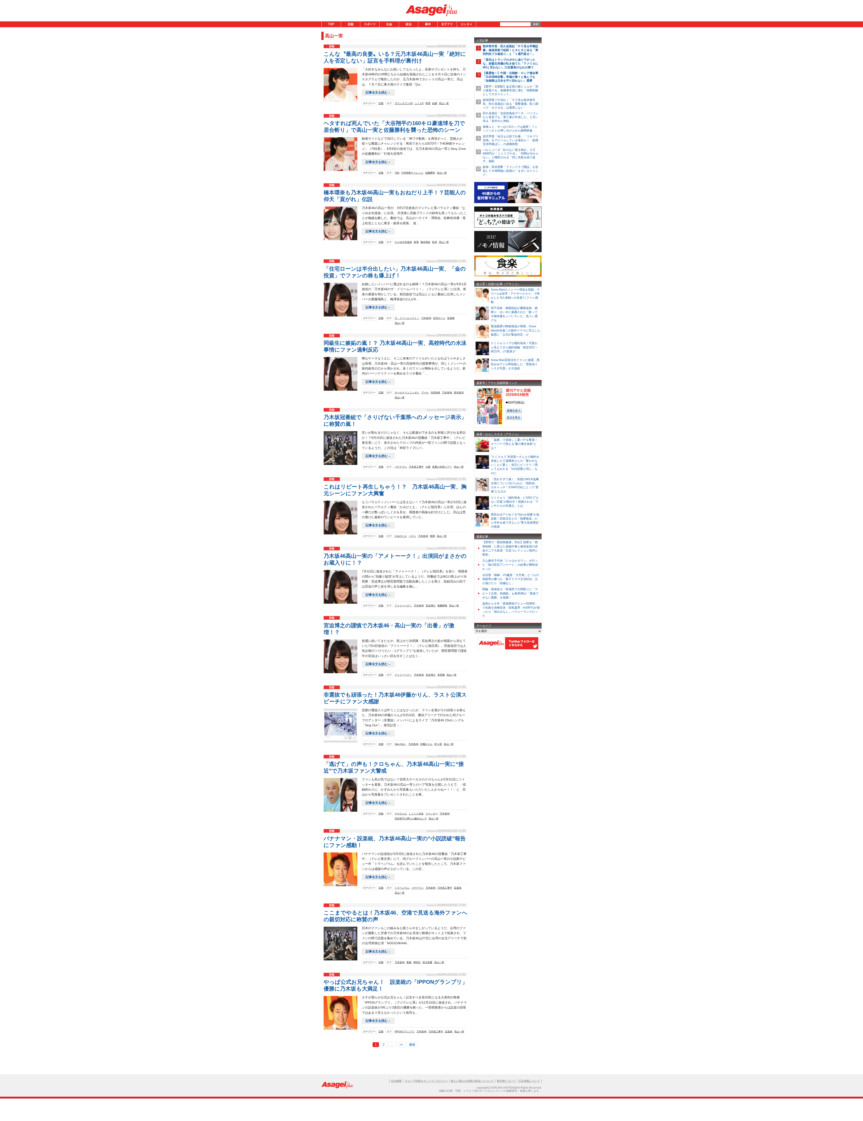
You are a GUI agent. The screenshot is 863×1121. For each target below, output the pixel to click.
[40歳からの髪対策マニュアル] (508, 202)
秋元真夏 (427, 962)
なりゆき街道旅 (403, 242)
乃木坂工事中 (416, 466)
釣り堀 (438, 744)
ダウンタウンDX (404, 103)
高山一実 (444, 103)
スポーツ (370, 24)
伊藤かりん (426, 744)
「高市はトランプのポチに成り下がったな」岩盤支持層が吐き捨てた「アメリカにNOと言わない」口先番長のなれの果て (510, 63)
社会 (389, 24)
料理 (427, 103)
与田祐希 (435, 392)
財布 (434, 242)
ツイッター (431, 813)
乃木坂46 (426, 318)
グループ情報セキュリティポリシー (426, 1081)
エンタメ (466, 24)
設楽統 (457, 887)
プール (425, 392)
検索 (535, 24)
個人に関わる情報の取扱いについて (472, 1081)
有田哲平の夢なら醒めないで (411, 818)
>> (401, 1044)
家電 (416, 242)
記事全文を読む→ (378, 92)
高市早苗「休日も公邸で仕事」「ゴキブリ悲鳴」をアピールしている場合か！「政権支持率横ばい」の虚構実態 (510, 140)
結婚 (434, 103)
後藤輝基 (442, 605)
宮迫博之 (431, 605)
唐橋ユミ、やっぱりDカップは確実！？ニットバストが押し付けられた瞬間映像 (510, 128)
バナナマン (401, 466)
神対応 (417, 962)
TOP (331, 24)
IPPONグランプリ (405, 1031)
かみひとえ (401, 536)
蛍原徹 (441, 674)
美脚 (432, 536)
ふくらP (419, 103)
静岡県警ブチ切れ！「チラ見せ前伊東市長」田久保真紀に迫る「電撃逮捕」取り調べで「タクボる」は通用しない (510, 103)
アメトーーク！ (403, 605)
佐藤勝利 (430, 172)
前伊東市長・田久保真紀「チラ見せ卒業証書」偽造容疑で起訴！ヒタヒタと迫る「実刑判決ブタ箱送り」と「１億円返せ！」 (510, 50)
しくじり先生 (416, 813)
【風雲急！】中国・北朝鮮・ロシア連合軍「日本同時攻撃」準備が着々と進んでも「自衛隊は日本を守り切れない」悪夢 (510, 76)
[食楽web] (508, 276)
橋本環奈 (425, 242)
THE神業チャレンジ (412, 172)
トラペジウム (402, 887)
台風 (427, 466)
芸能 (351, 24)
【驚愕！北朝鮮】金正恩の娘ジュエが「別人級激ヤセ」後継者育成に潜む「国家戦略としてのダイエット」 (510, 90)
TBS (397, 172)
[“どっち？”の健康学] (508, 227)
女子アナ (447, 24)
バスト (412, 536)
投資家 (451, 318)
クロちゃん (401, 813)
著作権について (506, 1081)
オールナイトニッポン (407, 392)
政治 (408, 24)
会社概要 (396, 1081)
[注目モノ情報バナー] (508, 251)
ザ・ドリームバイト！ (407, 318)
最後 (412, 1044)
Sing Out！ (401, 744)
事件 (428, 24)
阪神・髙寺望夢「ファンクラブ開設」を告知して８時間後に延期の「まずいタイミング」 (510, 170)
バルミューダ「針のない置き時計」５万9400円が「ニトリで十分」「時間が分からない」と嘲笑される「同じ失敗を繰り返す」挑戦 (511, 155)
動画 (409, 962)
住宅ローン (439, 318)
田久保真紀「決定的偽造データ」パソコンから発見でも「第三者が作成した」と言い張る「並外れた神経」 (510, 117)
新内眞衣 (459, 392)
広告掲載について (529, 1081)
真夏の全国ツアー (442, 466)
